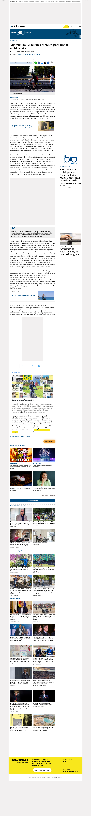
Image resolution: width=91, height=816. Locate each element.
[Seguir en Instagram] (71, 771)
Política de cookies (32, 777)
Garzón (46, 1)
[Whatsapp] (35, 63)
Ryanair (49, 1)
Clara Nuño (12, 732)
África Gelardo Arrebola (21, 642)
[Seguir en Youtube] (73, 771)
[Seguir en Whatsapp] (77, 771)
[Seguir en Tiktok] (75, 771)
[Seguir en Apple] (65, 761)
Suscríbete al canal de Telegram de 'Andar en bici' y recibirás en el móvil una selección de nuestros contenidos (70, 176)
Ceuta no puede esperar (40, 543)
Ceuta (20, 1)
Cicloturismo (45, 35)
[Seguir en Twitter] (65, 771)
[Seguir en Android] (63, 761)
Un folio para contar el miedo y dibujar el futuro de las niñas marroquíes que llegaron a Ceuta (20, 659)
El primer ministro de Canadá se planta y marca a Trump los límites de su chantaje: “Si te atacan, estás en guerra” (43, 660)
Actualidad (18, 35)
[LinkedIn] (48, 63)
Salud (73, 35)
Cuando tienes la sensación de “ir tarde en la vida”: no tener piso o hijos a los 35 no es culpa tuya (20, 682)
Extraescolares (68, 1)
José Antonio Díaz (14, 97)
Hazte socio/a (66, 26)
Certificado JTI (54, 777)
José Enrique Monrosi (14, 621)
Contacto (39, 777)
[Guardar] (51, 63)
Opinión (78, 35)
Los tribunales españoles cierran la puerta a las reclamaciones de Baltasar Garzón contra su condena (20, 523)
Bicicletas (28, 436)
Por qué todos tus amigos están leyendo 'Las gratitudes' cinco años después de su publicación (20, 728)
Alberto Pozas (13, 526)
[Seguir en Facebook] (67, 771)
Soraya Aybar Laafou (14, 663)
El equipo (23, 776)
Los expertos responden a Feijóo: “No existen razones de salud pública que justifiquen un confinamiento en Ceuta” (44, 617)
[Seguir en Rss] (79, 771)
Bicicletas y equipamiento (64, 35)
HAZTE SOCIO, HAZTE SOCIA (42, 770)
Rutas (31, 35)
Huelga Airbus (28, 1)
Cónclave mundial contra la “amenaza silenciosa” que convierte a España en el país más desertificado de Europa (43, 683)
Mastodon (60, 777)
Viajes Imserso (37, 1)
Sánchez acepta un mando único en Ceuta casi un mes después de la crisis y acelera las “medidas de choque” (20, 617)
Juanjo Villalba (13, 685)
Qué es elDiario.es (16, 776)
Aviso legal (57, 776)
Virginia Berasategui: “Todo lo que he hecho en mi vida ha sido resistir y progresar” (43, 569)
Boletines (48, 777)
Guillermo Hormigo (37, 732)
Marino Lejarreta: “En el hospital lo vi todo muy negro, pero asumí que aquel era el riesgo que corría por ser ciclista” (21, 591)
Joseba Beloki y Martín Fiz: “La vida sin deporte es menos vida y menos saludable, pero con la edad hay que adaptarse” (43, 591)
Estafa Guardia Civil (62, 1)
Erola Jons (52, 1)
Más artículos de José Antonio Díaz (19, 551)
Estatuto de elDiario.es (40, 776)
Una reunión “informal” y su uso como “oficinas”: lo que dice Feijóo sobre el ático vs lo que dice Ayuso (43, 638)
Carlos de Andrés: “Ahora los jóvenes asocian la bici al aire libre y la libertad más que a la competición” (20, 569)
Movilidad (37, 35)
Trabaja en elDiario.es (30, 776)
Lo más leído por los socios (17, 505)
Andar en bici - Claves (14, 436)
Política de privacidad (65, 776)
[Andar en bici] (21, 32)
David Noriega (36, 621)
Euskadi (22, 436)
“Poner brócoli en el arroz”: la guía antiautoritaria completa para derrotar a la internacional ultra (20, 544)
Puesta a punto (53, 35)
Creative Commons (49, 776)
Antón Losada (36, 544)
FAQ (71, 776)
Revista (43, 777)
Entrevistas (25, 35)
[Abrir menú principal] (80, 26)
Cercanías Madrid (74, 1)
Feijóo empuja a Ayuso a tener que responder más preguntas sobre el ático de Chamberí (20, 638)
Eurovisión (57, 1)
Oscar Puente (23, 1)
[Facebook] (39, 63)
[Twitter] (45, 63)
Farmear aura (42, 1)
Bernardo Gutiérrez (14, 547)
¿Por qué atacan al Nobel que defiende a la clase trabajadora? (42, 704)
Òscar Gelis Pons (36, 525)
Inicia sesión (73, 26)
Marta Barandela (47, 642)
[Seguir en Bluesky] (63, 771)
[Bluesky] (42, 63)
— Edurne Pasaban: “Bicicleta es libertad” (25, 54)
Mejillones (79, 1)
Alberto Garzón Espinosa (38, 706)
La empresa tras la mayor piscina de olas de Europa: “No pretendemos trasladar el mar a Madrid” (43, 728)
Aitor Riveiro (13, 642)
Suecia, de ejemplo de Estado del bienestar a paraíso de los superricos (44, 522)
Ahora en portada (15, 598)
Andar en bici (62, 185)
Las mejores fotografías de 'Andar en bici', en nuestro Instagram (69, 250)
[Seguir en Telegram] (69, 771)
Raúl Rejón (35, 687)
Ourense (32, 1)
